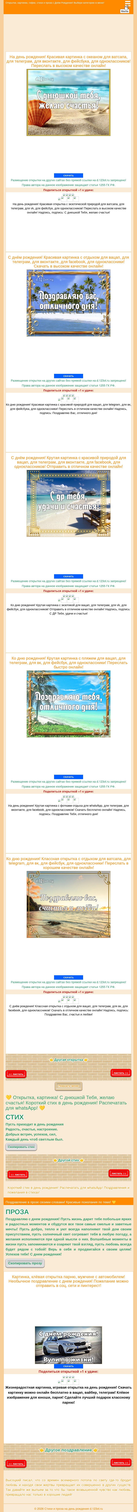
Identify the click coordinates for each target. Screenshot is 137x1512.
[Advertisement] (68, 32)
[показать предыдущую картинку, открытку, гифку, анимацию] (16, 1081)
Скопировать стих (21, 1146)
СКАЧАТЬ (68, 175)
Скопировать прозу (25, 1262)
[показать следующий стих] (119, 1181)
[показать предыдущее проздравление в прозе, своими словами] (16, 1470)
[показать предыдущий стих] (18, 1181)
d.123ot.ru (96, 1508)
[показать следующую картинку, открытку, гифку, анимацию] (121, 1080)
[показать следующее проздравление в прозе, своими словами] (121, 1469)
